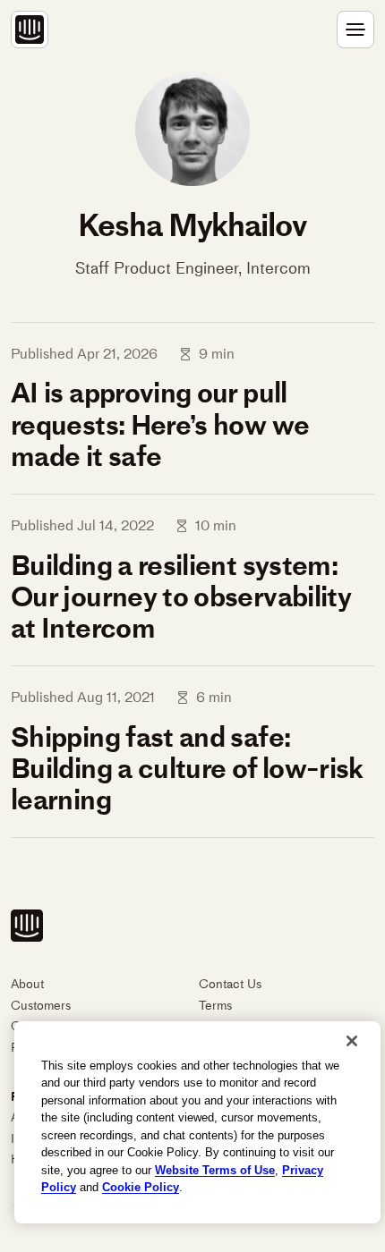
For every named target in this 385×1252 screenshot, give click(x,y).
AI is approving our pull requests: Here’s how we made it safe (160, 424)
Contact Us (230, 984)
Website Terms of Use (215, 1170)
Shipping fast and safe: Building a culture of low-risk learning (187, 768)
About (27, 984)
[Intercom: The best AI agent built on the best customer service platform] (29, 29)
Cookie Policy (140, 1187)
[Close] (352, 1041)
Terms (215, 1005)
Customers (41, 1005)
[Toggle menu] (355, 29)
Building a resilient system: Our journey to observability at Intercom (181, 596)
